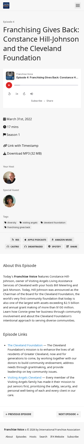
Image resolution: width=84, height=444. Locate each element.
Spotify (56, 246)
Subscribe (73, 436)
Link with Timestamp (22, 145)
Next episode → (69, 414)
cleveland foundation (54, 222)
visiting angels (29, 222)
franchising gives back (18, 227)
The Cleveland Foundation (25, 345)
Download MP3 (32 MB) (24, 153)
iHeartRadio (35, 246)
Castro (15, 246)
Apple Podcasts (37, 239)
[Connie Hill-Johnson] (9, 202)
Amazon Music (63, 239)
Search (43, 436)
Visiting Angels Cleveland (25, 377)
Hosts (32, 436)
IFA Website (57, 436)
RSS (17, 239)
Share (73, 246)
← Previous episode (18, 414)
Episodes (21, 436)
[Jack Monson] (9, 178)
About (9, 436)
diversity (11, 222)
